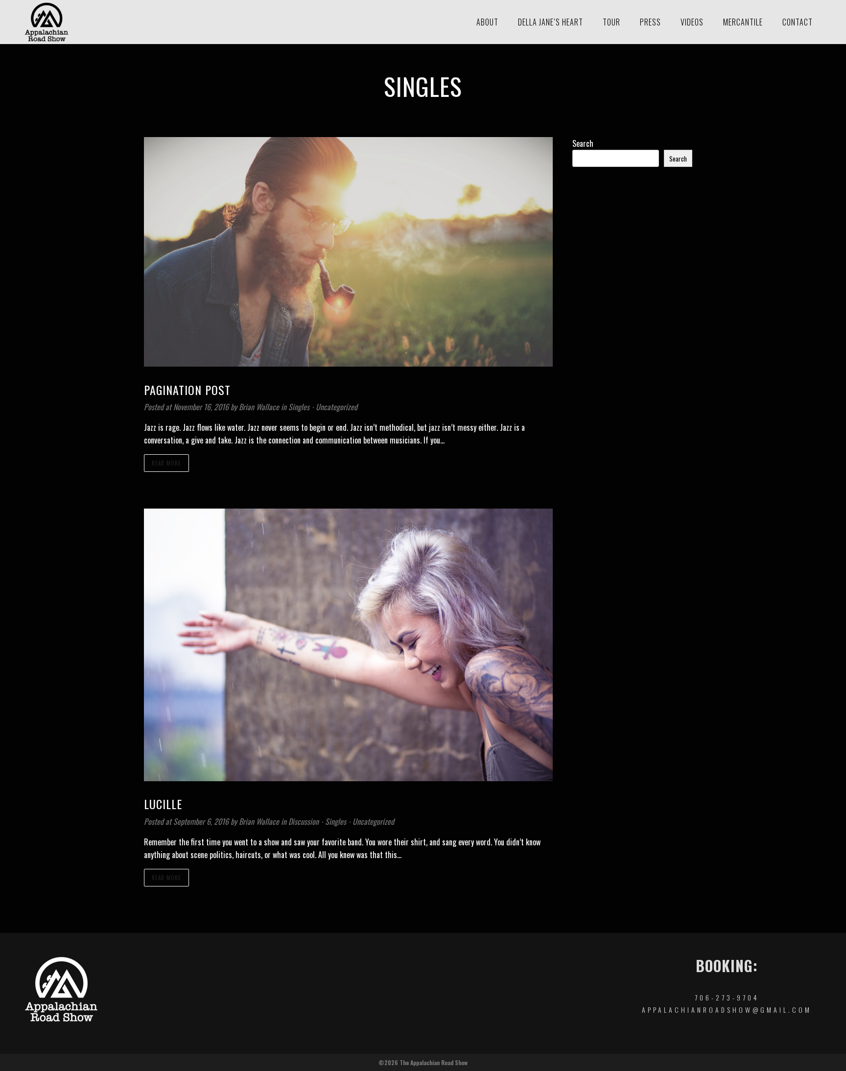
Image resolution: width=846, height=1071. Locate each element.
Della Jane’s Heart (550, 22)
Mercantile (743, 22)
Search (582, 143)
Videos (692, 22)
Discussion (303, 821)
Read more (166, 463)
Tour (611, 22)
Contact (797, 22)
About (487, 22)
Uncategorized (336, 407)
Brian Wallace (260, 407)
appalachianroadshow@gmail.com (727, 1009)
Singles (298, 407)
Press (650, 22)
